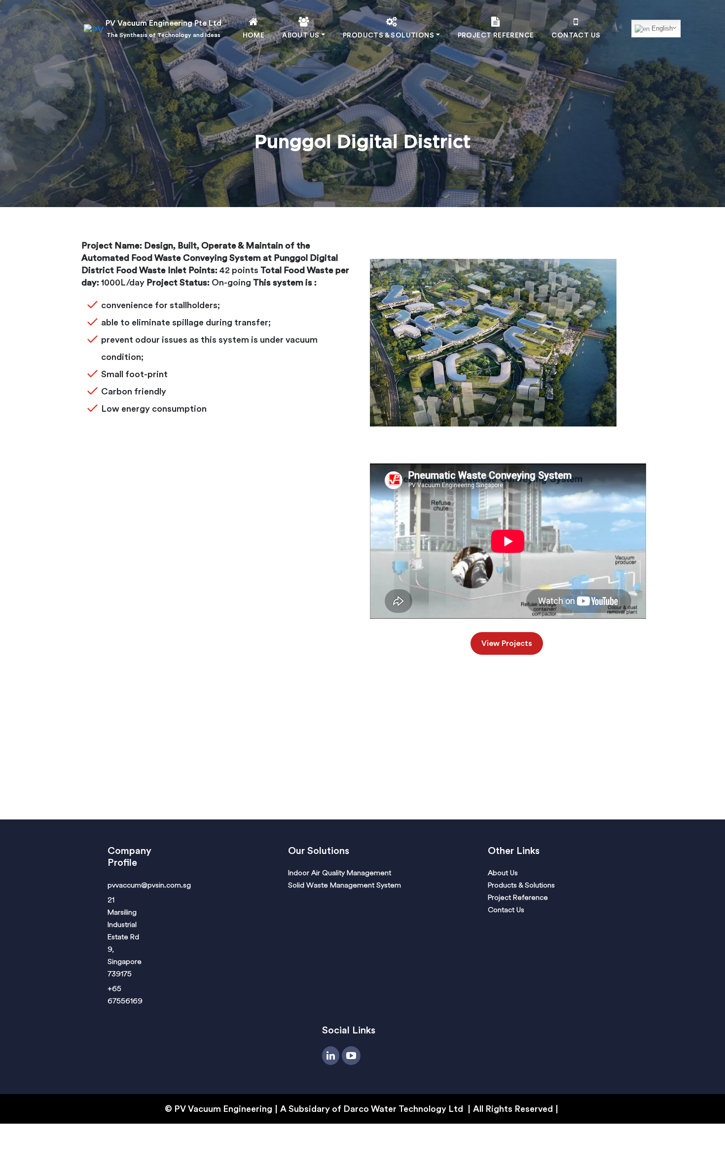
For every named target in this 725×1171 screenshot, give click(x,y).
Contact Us (575, 35)
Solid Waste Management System (344, 884)
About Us (503, 872)
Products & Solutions (521, 884)
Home (254, 35)
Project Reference (496, 35)
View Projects (506, 643)
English (661, 28)
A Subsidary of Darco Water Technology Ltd (372, 1108)
